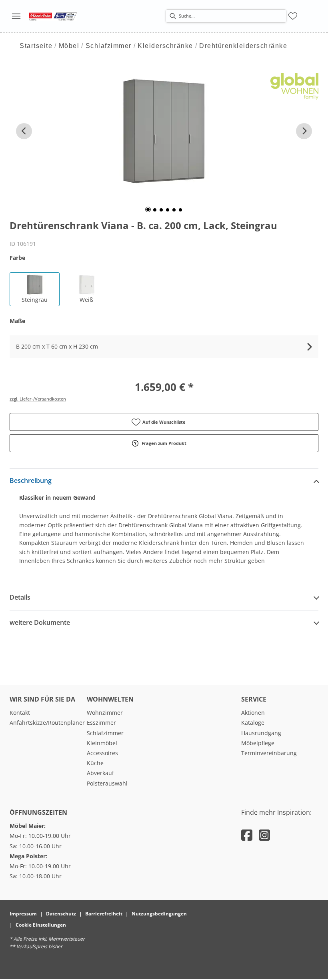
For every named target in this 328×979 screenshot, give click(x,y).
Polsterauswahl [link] (107, 783)
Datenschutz (61, 913)
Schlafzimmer (109, 45)
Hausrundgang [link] (261, 733)
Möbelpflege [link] (257, 743)
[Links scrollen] (24, 131)
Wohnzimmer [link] (105, 712)
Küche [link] (95, 763)
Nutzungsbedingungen (159, 913)
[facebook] (246, 834)
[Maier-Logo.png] (53, 16)
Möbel (69, 45)
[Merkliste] (292, 16)
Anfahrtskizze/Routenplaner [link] (47, 722)
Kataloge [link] (252, 722)
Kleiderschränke (165, 45)
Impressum (23, 913)
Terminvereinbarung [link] (269, 753)
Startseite (36, 45)
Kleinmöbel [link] (102, 743)
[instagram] (264, 834)
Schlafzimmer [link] (105, 733)
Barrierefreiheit (103, 913)
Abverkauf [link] (100, 773)
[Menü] (16, 16)
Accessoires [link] (102, 753)
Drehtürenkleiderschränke (243, 45)
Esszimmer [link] (101, 722)
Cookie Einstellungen (41, 924)
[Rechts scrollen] (304, 131)
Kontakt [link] (20, 712)
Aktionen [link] (253, 712)
